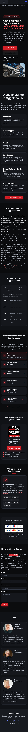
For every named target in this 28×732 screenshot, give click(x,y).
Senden (5, 604)
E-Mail (3, 578)
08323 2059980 (11, 48)
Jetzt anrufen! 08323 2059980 (14, 197)
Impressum (10, 721)
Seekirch (3, 268)
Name (3, 572)
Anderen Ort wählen (10, 53)
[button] (26, 1)
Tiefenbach (7, 266)
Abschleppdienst (12, 5)
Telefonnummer (5, 585)
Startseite (4, 5)
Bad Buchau (17, 266)
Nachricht (4, 591)
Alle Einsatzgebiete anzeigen (14, 407)
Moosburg (15, 268)
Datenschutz (17, 721)
